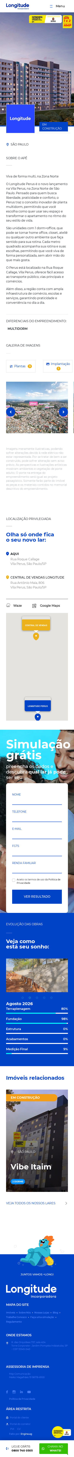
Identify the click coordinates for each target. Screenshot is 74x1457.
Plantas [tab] (22, 366)
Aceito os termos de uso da (38, 881)
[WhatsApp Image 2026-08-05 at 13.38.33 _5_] (23, 998)
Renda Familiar (24, 863)
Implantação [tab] (60, 366)
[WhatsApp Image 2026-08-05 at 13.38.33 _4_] (30, 998)
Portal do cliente (19, 1417)
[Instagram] (16, 1392)
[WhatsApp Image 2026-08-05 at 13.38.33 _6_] (44, 998)
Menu (60, 6)
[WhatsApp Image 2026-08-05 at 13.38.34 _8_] (51, 998)
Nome (16, 794)
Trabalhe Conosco (16, 1317)
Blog (55, 1312)
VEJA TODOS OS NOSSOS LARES (31, 1203)
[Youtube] (31, 1392)
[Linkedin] (23, 1392)
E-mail (16, 829)
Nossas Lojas (41, 1312)
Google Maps (50, 605)
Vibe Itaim (31, 1166)
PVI (12, 1429)
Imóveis (10, 1312)
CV (18, 1429)
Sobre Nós (25, 1312)
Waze (17, 605)
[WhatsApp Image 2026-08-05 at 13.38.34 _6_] (37, 998)
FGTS (15, 846)
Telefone (19, 811)
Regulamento (14, 1321)
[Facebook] (9, 1392)
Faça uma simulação (42, 1317)
